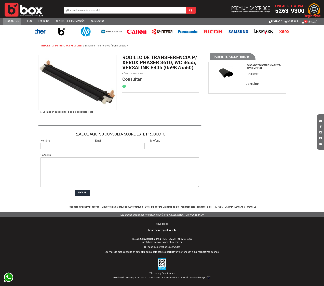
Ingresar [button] (292, 21)
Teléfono (155, 140)
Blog (29, 21)
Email (98, 140)
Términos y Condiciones (162, 273)
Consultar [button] (132, 79)
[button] (321, 120)
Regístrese (312, 16)
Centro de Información (70, 21)
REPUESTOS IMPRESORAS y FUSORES (62, 45)
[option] (50, 31)
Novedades (162, 223)
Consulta (45, 155)
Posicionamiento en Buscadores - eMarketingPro (184, 277)
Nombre (45, 140)
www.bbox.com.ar (172, 242)
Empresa (43, 21)
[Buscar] (191, 10)
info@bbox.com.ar (151, 242)
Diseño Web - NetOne (123, 277)
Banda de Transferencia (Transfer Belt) (106, 45)
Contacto (97, 21)
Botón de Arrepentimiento (162, 230)
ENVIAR (82, 192)
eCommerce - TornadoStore (147, 277)
